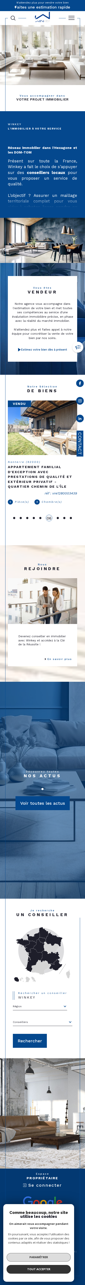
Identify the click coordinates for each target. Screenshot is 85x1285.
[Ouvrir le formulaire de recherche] (13, 18)
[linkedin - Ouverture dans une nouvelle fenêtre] (79, 419)
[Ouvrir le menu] (71, 18)
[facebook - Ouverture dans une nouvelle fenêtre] (79, 384)
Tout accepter (38, 1269)
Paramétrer (38, 1257)
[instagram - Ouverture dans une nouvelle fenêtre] (79, 401)
